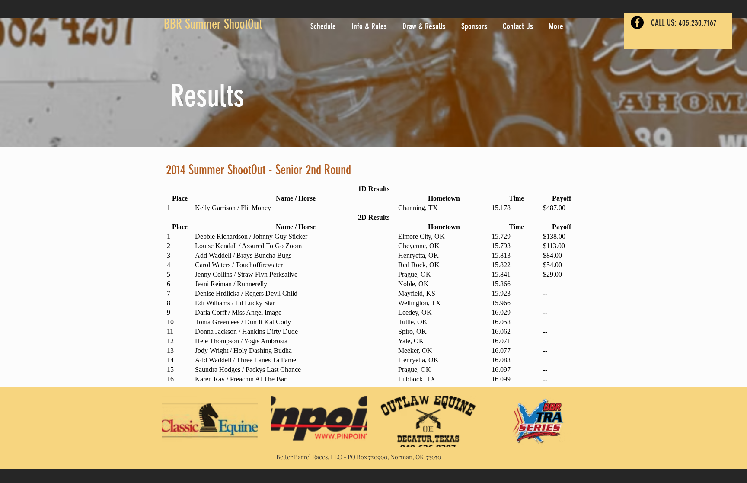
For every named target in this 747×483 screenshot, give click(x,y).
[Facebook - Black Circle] (637, 22)
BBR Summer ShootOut (213, 24)
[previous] (177, 426)
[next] (569, 426)
